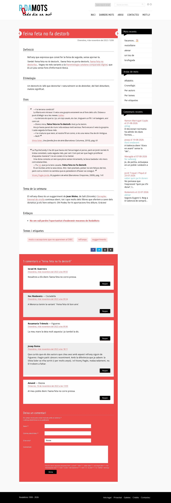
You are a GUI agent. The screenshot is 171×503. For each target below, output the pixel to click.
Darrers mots (106, 14)
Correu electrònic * (30, 433)
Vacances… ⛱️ (131, 40)
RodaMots (23, 497)
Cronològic (129, 85)
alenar (127, 50)
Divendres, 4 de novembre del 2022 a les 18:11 (48, 349)
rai (39, 165)
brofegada (129, 60)
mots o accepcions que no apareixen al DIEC (51, 239)
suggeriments (99, 239)
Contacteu (145, 497)
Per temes (129, 95)
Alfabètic (128, 80)
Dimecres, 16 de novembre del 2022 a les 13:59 (48, 386)
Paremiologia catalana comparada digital (86, 64)
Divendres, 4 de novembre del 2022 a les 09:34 (48, 299)
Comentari (27, 447)
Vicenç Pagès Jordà (40, 175)
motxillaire (129, 45)
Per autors (129, 90)
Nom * (25, 426)
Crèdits (136, 497)
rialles (61, 115)
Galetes (127, 497)
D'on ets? (27, 440)
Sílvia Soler (37, 140)
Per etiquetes (131, 100)
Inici (93, 14)
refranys (82, 239)
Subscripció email (103, 5)
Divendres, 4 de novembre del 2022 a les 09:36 (48, 326)
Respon (105, 283)
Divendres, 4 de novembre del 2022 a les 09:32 (48, 272)
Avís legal (107, 497)
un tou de (129, 55)
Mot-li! (146, 14)
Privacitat (118, 497)
